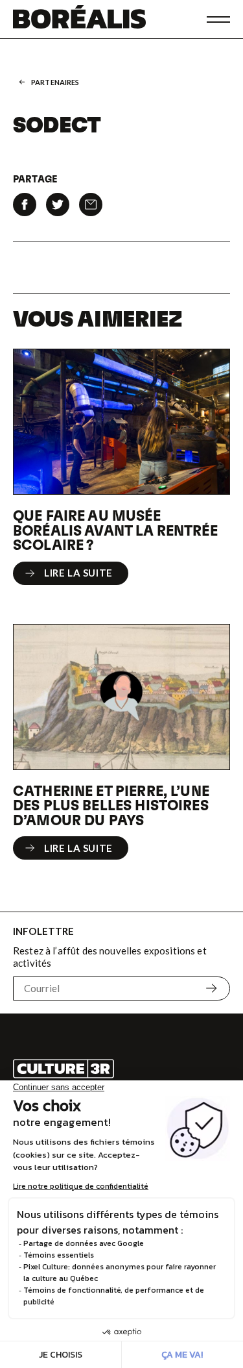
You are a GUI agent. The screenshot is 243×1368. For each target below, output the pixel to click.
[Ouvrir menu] (218, 19)
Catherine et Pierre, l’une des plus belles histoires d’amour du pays (111, 805)
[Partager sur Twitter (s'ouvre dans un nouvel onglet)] (57, 204)
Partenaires (55, 82)
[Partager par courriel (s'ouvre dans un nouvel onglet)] (90, 204)
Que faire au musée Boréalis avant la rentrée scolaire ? (115, 529)
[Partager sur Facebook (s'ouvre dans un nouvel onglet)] (24, 204)
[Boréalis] (79, 19)
